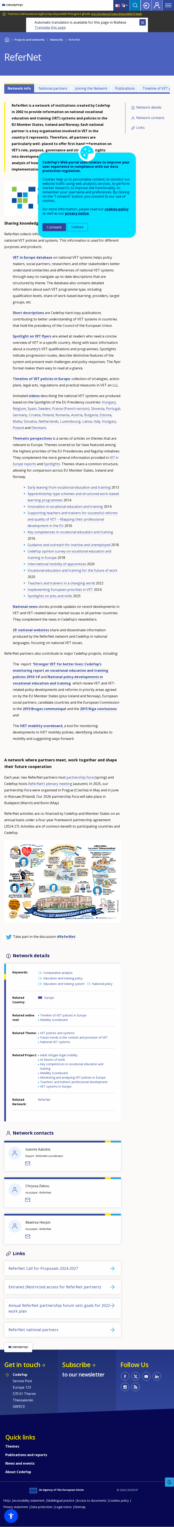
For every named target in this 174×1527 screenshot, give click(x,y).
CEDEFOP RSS (135, 1387)
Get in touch (22, 1364)
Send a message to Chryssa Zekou (28, 1200)
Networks (56, 40)
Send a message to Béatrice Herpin (28, 1236)
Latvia (87, 421)
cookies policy (116, 209)
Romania (62, 415)
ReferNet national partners (33, 1329)
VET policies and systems (57, 1033)
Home (7, 39)
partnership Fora (80, 777)
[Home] (12, 5)
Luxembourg (70, 421)
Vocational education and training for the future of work (72, 570)
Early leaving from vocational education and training (69, 487)
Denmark (38, 427)
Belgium (19, 408)
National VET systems (55, 1042)
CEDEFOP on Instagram (125, 1387)
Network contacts (150, 117)
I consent (54, 227)
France (57, 408)
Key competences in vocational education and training (70, 532)
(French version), (77, 408)
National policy (102, 984)
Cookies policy (119, 1500)
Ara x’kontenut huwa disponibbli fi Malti (116, 14)
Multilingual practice (60, 1500)
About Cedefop (18, 1472)
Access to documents (92, 1500)
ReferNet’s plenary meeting (50, 783)
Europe (49, 998)
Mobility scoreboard (53, 1020)
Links (140, 127)
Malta (17, 421)
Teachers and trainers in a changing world (61, 583)
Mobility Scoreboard (54, 1073)
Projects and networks (29, 40)
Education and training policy (63, 978)
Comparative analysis (58, 973)
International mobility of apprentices (57, 564)
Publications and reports (26, 1454)
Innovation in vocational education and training (65, 506)
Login (146, 5)
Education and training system (64, 984)
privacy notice (77, 213)
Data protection (41, 1507)
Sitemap (80, 1507)
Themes (12, 1446)
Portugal (113, 408)
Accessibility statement (29, 1500)
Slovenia (97, 408)
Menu (168, 5)
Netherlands (48, 421)
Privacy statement (15, 1507)
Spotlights (52, 464)
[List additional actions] (126, 5)
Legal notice (63, 1507)
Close (142, 22)
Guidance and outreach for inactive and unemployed (69, 544)
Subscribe (76, 1364)
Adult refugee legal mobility (58, 1055)
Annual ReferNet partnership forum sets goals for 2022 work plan (59, 1308)
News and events (20, 1463)
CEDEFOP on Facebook (125, 1376)
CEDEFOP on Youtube (146, 1376)
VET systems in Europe (56, 1086)
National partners (53, 88)
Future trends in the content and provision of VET (74, 1037)
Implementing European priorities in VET (60, 589)
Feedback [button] (169, 1482)
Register (157, 5)
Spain (32, 408)
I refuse (77, 227)
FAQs (7, 1500)
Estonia (105, 415)
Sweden (44, 408)
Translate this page (50, 27)
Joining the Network (91, 88)
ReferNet (44, 1100)
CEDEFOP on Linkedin (157, 1376)
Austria (77, 415)
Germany (20, 415)
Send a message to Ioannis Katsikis (28, 1163)
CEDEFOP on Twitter (135, 1376)
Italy (97, 421)
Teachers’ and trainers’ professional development (74, 1082)
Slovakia (30, 421)
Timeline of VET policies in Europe (63, 1015)
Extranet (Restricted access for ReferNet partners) (54, 1286)
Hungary (109, 402)
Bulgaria (91, 415)
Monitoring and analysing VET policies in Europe (73, 1077)
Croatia (35, 415)
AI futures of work (52, 1060)
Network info (19, 88)
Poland (18, 427)
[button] (11, 1516)
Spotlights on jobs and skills (50, 596)
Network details (148, 107)
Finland (48, 415)
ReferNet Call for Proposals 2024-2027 (43, 1268)
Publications (125, 88)
